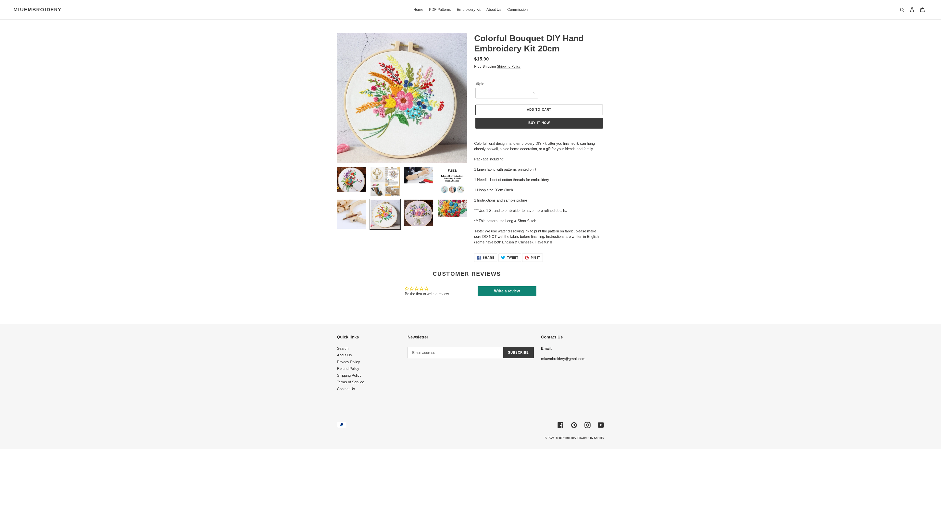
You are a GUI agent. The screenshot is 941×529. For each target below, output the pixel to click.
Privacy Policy (348, 362)
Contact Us (346, 389)
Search (342, 348)
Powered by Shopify (590, 438)
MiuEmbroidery (37, 9)
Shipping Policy (508, 66)
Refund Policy (348, 368)
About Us (344, 355)
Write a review (507, 291)
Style (479, 83)
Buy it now (539, 123)
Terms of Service (350, 382)
